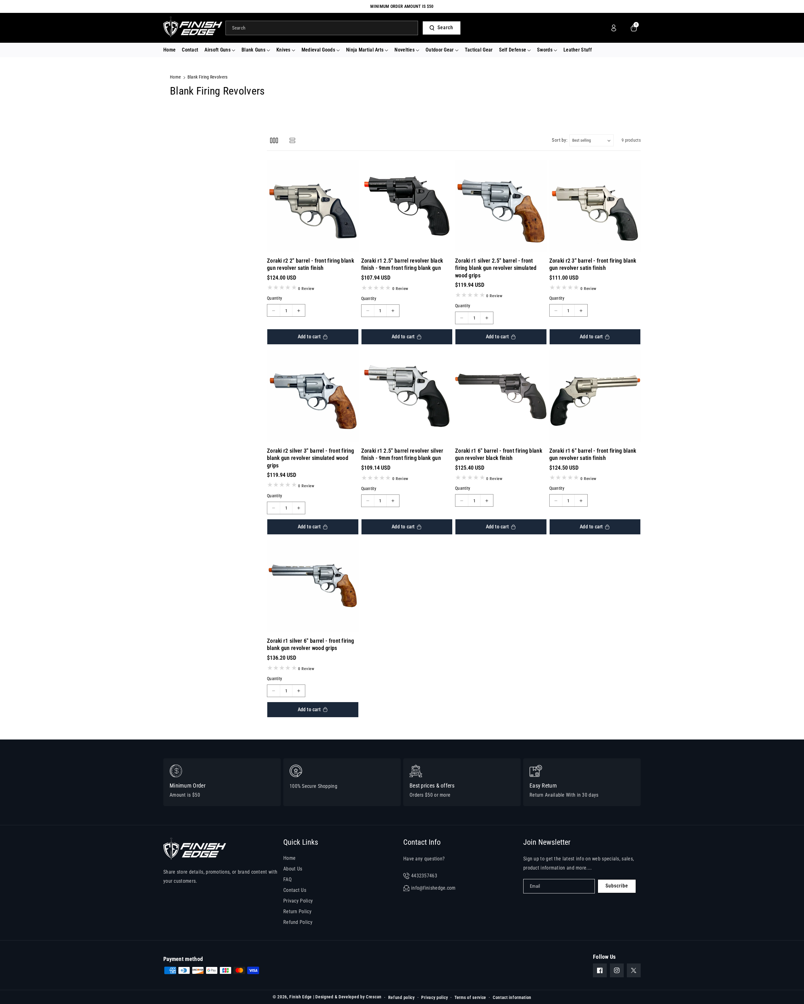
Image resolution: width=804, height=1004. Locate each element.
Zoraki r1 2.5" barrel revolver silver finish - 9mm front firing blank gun (402, 454)
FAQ (287, 879)
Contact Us (294, 890)
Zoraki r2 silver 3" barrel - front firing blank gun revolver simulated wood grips (310, 458)
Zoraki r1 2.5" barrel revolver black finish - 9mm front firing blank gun (402, 264)
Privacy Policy (298, 901)
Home (175, 76)
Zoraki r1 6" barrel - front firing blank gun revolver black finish (498, 454)
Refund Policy (297, 922)
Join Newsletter (546, 842)
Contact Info (422, 842)
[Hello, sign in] (614, 28)
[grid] (274, 140)
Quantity (274, 298)
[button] (219, 50)
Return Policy (297, 911)
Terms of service (470, 997)
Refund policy (401, 997)
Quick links (300, 842)
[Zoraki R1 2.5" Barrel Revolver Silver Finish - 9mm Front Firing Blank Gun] (407, 396)
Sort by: (560, 140)
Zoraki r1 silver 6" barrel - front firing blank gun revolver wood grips (310, 644)
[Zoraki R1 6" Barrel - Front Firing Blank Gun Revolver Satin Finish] (595, 396)
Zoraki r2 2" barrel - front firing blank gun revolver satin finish (310, 264)
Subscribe (617, 886)
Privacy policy (434, 997)
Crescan (374, 996)
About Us (292, 869)
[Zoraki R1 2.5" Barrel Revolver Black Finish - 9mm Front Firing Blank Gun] (407, 206)
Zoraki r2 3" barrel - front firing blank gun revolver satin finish (592, 264)
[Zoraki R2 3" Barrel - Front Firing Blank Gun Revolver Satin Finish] (595, 206)
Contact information (512, 997)
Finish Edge (300, 996)
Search (445, 27)
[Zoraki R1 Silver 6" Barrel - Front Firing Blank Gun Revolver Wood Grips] (313, 586)
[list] (292, 140)
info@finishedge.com (433, 888)
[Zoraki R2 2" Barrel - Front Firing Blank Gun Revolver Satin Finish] (313, 206)
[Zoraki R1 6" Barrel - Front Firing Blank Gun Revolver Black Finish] (501, 396)
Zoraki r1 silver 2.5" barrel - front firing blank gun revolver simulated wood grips (496, 268)
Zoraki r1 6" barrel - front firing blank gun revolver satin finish (592, 454)
